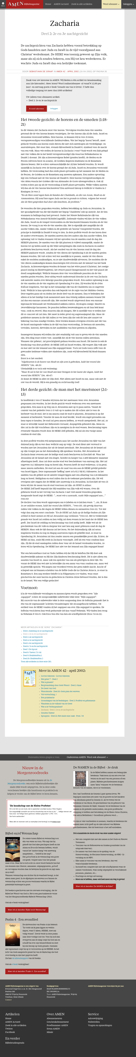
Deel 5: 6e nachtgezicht (33, 643)
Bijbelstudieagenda (14, 1043)
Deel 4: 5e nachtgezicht (33, 640)
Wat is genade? (47, 682)
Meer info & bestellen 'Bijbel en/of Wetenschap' (27, 910)
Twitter (9, 1029)
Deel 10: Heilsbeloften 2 (33, 659)
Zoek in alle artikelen (81, 4)
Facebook (10, 1032)
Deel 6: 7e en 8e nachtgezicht (35, 646)
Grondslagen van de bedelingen (68, 701)
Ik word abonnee (36, 109)
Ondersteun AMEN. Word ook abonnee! (86, 757)
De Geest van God (48, 688)
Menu (3, 6)
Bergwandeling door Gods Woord (61, 685)
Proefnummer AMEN (57, 1025)
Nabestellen (94, 1022)
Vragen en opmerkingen (100, 1025)
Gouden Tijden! (47, 713)
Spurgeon (62, 716)
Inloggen (127, 4)
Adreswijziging (95, 1019)
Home (48, 4)
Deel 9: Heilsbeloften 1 (32, 655)
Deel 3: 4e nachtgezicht (33, 637)
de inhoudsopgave (20, 958)
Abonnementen (54, 1019)
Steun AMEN (53, 1029)
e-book (15, 964)
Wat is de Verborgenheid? (52, 707)
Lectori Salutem (55, 676)
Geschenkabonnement (58, 1022)
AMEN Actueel (61, 4)
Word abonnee (110, 4)
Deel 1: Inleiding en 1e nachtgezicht (38, 631)
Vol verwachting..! (49, 695)
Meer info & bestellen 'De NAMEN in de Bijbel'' (94, 886)
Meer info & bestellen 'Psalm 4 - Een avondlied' (27, 971)
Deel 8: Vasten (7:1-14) (32, 652)
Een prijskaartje (47, 698)
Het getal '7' (49, 679)
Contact (8, 1000)
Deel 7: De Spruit (30, 649)
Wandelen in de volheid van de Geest (56, 704)
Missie (50, 1032)
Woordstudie (60, 691)
